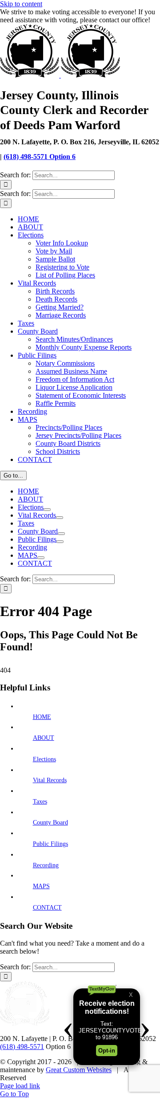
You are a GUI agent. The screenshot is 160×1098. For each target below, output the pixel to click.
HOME (42, 717)
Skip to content (21, 4)
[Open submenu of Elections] (47, 509)
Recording (46, 865)
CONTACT (47, 907)
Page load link (20, 1086)
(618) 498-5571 (22, 1046)
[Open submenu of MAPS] (40, 557)
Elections (44, 759)
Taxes (40, 801)
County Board (50, 822)
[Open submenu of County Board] (61, 533)
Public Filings (50, 844)
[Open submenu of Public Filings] (60, 541)
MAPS (41, 886)
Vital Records (50, 780)
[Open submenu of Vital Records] (59, 517)
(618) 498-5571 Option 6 (40, 156)
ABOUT (43, 738)
